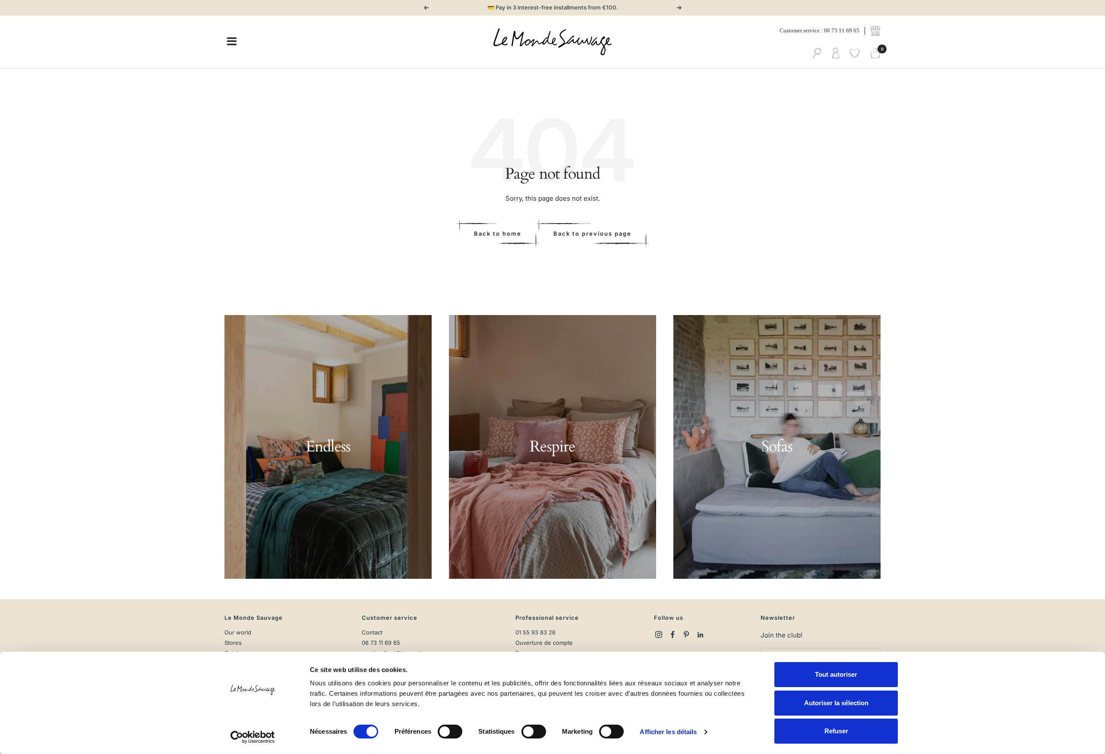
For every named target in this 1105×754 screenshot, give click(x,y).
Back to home (497, 233)
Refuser (836, 731)
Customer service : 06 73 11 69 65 (819, 30)
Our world (237, 632)
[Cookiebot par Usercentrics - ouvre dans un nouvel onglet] (252, 737)
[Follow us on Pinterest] (686, 634)
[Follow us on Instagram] (658, 634)
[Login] (836, 53)
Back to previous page (592, 233)
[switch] (450, 731)
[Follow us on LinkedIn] (700, 634)
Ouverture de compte (544, 643)
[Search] (817, 53)
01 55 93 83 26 (535, 632)
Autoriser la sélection (836, 703)
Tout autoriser (836, 674)
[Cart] (875, 53)
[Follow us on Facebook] (672, 634)
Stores (233, 643)
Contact (372, 632)
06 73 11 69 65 (381, 643)
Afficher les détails (668, 731)
